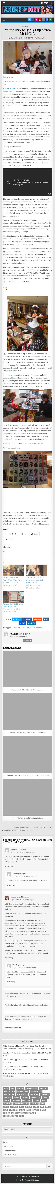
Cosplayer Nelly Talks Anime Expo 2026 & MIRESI (23, 1053)
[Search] (43, 19)
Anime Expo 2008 (23, 1091)
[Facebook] (32, 19)
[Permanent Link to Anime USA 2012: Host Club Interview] (27, 669)
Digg (23, 623)
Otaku (22, 1110)
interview (14, 1107)
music (48, 1107)
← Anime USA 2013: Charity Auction (16, 830)
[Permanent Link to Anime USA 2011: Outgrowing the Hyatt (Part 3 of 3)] (27, 754)
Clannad (16, 1097)
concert (7, 1100)
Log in (5, 1142)
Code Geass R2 (36, 1097)
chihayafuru (45, 1094)
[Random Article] (47, 19)
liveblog (29, 1107)
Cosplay (37, 1100)
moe (42, 1107)
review (43, 1110)
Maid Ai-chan (16, 850)
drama (44, 1100)
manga (36, 1107)
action (6, 1088)
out (15, 434)
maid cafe (38, 628)
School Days (16, 1113)
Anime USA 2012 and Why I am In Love (27, 818)
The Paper (13, 38)
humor (6, 1107)
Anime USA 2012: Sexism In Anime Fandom (27, 733)
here (17, 448)
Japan (21, 1107)
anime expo (43, 1088)
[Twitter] (29, 19)
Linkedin (32, 623)
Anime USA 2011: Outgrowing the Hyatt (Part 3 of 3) (28, 775)
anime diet (20, 1088)
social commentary (10, 1116)
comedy (45, 1097)
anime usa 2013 (27, 628)
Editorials (7, 1103)
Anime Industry (21, 1094)
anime (12, 1088)
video (21, 1116)
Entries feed (8, 1146)
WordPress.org (9, 1154)
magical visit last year (29, 91)
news (5, 1110)
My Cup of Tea (9, 89)
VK (47, 619)
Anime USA (28, 26)
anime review (34, 1094)
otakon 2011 (13, 1110)
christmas (7, 1097)
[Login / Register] (50, 19)
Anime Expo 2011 (9, 1094)
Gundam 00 (34, 1103)
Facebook (28, 619)
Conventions (26, 1100)
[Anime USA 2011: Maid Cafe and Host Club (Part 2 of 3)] (36, 570)
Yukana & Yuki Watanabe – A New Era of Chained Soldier (26, 1073)
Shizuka (14, 378)
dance (5, 434)
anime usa (16, 628)
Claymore (25, 1097)
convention (16, 1100)
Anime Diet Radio (31, 1088)
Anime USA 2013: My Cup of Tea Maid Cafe (27, 32)
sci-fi (25, 1113)
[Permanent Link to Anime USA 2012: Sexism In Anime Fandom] (27, 711)
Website (28, 640)
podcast (35, 1110)
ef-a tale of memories (20, 1103)
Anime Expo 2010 (36, 1091)
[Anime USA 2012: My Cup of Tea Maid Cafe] (13, 570)
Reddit (38, 619)
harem (42, 1103)
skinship (32, 1113)
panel (28, 1110)
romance (7, 1113)
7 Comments (41, 38)
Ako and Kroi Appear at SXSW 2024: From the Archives (25, 1060)
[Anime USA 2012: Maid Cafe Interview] (13, 597)
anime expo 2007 (9, 1091)
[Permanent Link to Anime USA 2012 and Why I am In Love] (27, 797)
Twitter (18, 619)
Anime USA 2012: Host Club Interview (27, 690)
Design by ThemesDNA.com (27, 1180)
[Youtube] (39, 19)
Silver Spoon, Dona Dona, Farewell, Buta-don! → (34, 827)
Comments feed (9, 1150)
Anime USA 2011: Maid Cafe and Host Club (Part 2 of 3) (36, 580)
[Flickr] (36, 19)
